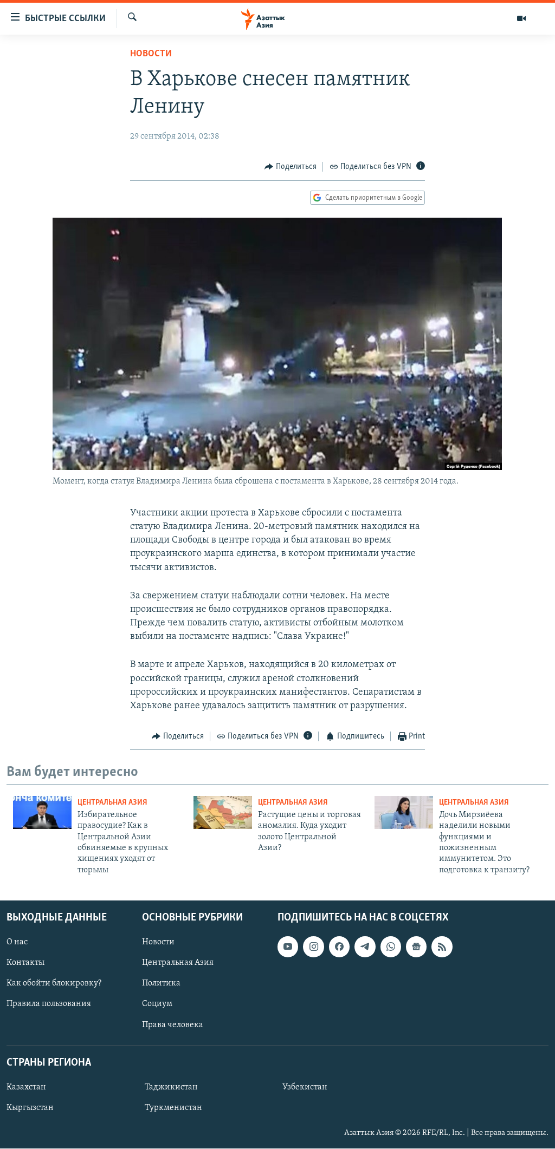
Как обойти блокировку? (54, 984)
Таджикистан (171, 1087)
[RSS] (441, 946)
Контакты (25, 963)
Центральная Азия (112, 803)
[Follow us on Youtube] (288, 946)
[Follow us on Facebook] (339, 946)
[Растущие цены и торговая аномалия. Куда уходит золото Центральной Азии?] (222, 812)
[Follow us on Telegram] (364, 946)
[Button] (290, 167)
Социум (157, 1004)
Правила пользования (49, 1004)
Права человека (172, 1025)
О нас (17, 942)
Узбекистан (304, 1087)
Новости (151, 54)
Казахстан (26, 1087)
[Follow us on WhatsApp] (390, 946)
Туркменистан (173, 1108)
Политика (161, 984)
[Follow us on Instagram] (313, 946)
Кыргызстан (30, 1108)
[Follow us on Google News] (416, 946)
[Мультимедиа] (521, 18)
